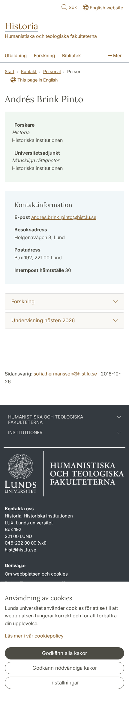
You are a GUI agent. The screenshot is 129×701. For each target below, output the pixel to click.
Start (9, 71)
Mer (117, 55)
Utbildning (16, 55)
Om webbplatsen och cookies (36, 574)
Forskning (44, 55)
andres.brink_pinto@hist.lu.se (63, 217)
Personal (52, 71)
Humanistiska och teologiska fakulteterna (51, 36)
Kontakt (29, 71)
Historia (21, 26)
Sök (73, 7)
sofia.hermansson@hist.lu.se (65, 374)
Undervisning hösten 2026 (43, 320)
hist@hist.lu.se (20, 550)
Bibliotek (71, 55)
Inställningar (64, 683)
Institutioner (25, 432)
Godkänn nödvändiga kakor (64, 668)
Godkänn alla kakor (64, 653)
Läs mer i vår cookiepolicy (34, 636)
